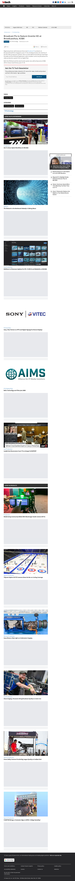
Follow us (37, 46)
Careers (23, 869)
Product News (8, 98)
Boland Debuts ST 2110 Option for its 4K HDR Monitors (61, 172)
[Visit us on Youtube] (60, 2)
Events (28, 6)
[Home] (4, 6)
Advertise (56, 869)
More (53, 6)
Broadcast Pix (31, 51)
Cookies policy (57, 866)
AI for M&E (54, 27)
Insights (14, 6)
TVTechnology (14, 41)
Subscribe (47, 6)
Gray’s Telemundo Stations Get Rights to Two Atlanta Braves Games (61, 193)
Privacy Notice (8, 82)
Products (21, 6)
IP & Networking (15, 32)
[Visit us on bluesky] (63, 2)
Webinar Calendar (42, 27)
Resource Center (37, 6)
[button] (70, 2)
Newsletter (45, 46)
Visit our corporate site (55, 855)
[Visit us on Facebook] (53, 2)
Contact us (40, 869)
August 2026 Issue (17, 27)
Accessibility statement (9, 869)
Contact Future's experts (27, 866)
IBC (27, 27)
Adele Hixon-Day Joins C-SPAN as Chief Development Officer (61, 166)
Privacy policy (41, 866)
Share (7, 46)
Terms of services (23, 80)
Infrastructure (7, 32)
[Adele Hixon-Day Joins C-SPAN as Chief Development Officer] (61, 163)
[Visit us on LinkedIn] (58, 2)
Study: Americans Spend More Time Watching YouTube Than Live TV (61, 186)
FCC (33, 27)
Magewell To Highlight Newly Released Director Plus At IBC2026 (60, 178)
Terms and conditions (9, 866)
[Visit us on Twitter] (56, 2)
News (8, 6)
